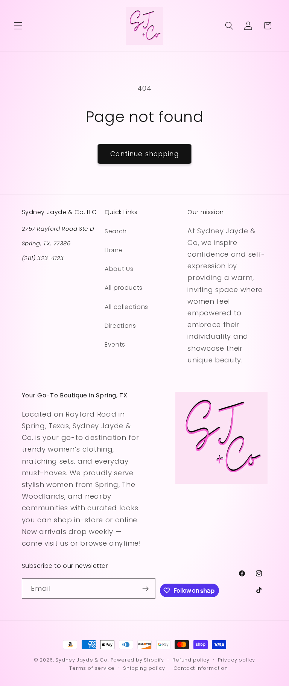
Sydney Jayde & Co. (82, 660)
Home (114, 250)
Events (115, 344)
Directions (120, 325)
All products (124, 287)
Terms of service (92, 668)
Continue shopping (144, 153)
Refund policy (190, 660)
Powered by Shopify (137, 660)
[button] (18, 25)
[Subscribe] (145, 588)
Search (116, 231)
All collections (126, 307)
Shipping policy (144, 668)
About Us (119, 269)
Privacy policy (236, 660)
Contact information (200, 668)
